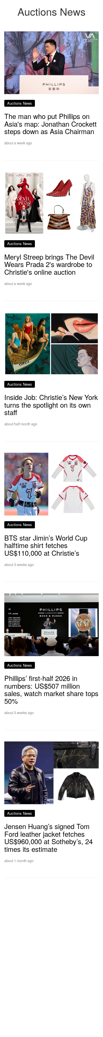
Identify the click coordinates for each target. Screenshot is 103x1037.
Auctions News (19, 103)
